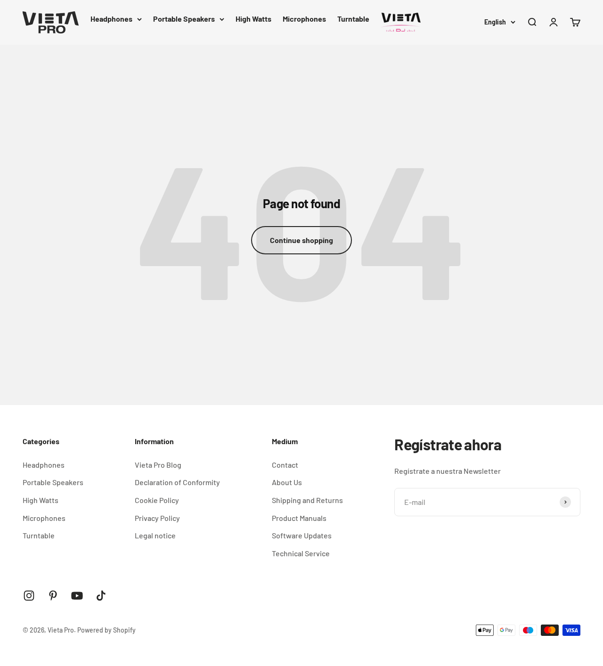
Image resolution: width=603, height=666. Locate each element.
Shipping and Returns (307, 499)
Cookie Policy (157, 499)
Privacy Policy (157, 517)
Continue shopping (301, 240)
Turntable (353, 18)
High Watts (253, 18)
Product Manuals (299, 517)
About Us (287, 482)
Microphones (304, 18)
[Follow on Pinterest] (53, 595)
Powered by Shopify (106, 630)
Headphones (111, 18)
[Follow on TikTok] (101, 595)
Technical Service (301, 553)
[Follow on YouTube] (77, 595)
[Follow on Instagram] (29, 595)
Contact (285, 464)
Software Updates (302, 535)
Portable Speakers (184, 18)
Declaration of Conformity (177, 482)
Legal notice (155, 535)
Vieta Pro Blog (158, 464)
